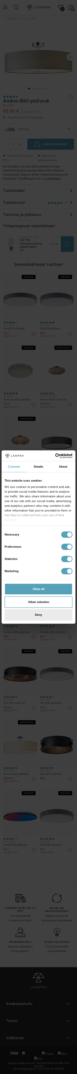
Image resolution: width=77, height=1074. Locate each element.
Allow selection (38, 602)
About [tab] (63, 466)
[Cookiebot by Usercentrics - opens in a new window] (55, 455)
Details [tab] (38, 466)
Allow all (38, 589)
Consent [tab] (14, 466)
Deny (38, 614)
